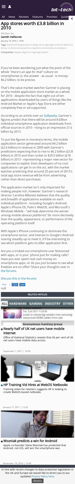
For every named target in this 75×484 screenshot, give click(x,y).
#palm (45, 52)
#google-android (54, 44)
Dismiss (37, 480)
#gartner (27, 52)
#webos (62, 48)
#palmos (37, 48)
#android (12, 44)
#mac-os (5, 48)
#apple (18, 52)
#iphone (68, 44)
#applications (24, 44)
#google (36, 52)
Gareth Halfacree (11, 37)
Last (22, 284)
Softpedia (50, 116)
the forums (8, 271)
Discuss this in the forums (19, 278)
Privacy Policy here (42, 476)
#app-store (39, 44)
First (4, 284)
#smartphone (49, 48)
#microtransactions (21, 48)
